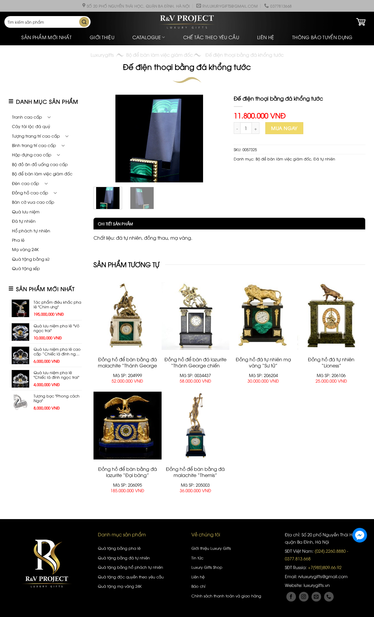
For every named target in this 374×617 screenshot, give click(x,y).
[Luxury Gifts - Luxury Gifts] (187, 22)
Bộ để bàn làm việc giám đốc (159, 54)
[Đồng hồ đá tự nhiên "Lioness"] (331, 315)
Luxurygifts (102, 54)
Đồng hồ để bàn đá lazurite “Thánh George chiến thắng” (195, 365)
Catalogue (146, 37)
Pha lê (18, 240)
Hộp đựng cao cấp (31, 154)
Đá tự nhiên (24, 221)
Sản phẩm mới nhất (46, 37)
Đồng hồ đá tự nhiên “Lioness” (331, 362)
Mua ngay (284, 128)
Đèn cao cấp (25, 183)
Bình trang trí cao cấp (34, 145)
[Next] (215, 138)
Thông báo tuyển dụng (322, 37)
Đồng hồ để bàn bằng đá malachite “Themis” (195, 472)
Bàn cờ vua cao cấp (33, 202)
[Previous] (103, 138)
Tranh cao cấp (27, 117)
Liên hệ (265, 37)
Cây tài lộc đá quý (31, 126)
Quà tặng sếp (26, 268)
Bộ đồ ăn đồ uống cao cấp (40, 164)
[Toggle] (49, 116)
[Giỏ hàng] (361, 22)
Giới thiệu (102, 37)
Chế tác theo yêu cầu (211, 37)
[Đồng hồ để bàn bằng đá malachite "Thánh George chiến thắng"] (128, 315)
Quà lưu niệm (25, 211)
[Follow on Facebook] (291, 597)
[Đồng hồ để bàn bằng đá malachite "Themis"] (196, 425)
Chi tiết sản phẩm (115, 223)
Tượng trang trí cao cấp (36, 136)
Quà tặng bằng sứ (30, 259)
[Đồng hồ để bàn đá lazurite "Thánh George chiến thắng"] (196, 315)
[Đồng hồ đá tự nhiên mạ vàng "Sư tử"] (263, 315)
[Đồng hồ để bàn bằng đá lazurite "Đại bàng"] (128, 425)
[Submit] (84, 22)
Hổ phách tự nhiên (31, 230)
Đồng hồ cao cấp (30, 192)
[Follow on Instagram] (304, 597)
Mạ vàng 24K (25, 249)
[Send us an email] (316, 597)
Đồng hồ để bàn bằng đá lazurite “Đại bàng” (127, 472)
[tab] (113, 223)
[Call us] (329, 597)
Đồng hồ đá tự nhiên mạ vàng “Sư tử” (263, 362)
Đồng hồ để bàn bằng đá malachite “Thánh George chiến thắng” (127, 365)
